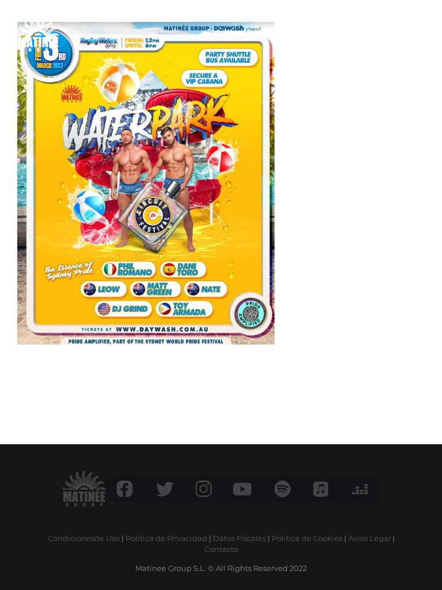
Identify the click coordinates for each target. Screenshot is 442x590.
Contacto (221, 549)
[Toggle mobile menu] (419, 31)
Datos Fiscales (239, 538)
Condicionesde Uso (84, 538)
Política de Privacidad (166, 538)
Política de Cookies (307, 538)
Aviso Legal (369, 538)
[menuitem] (395, 31)
